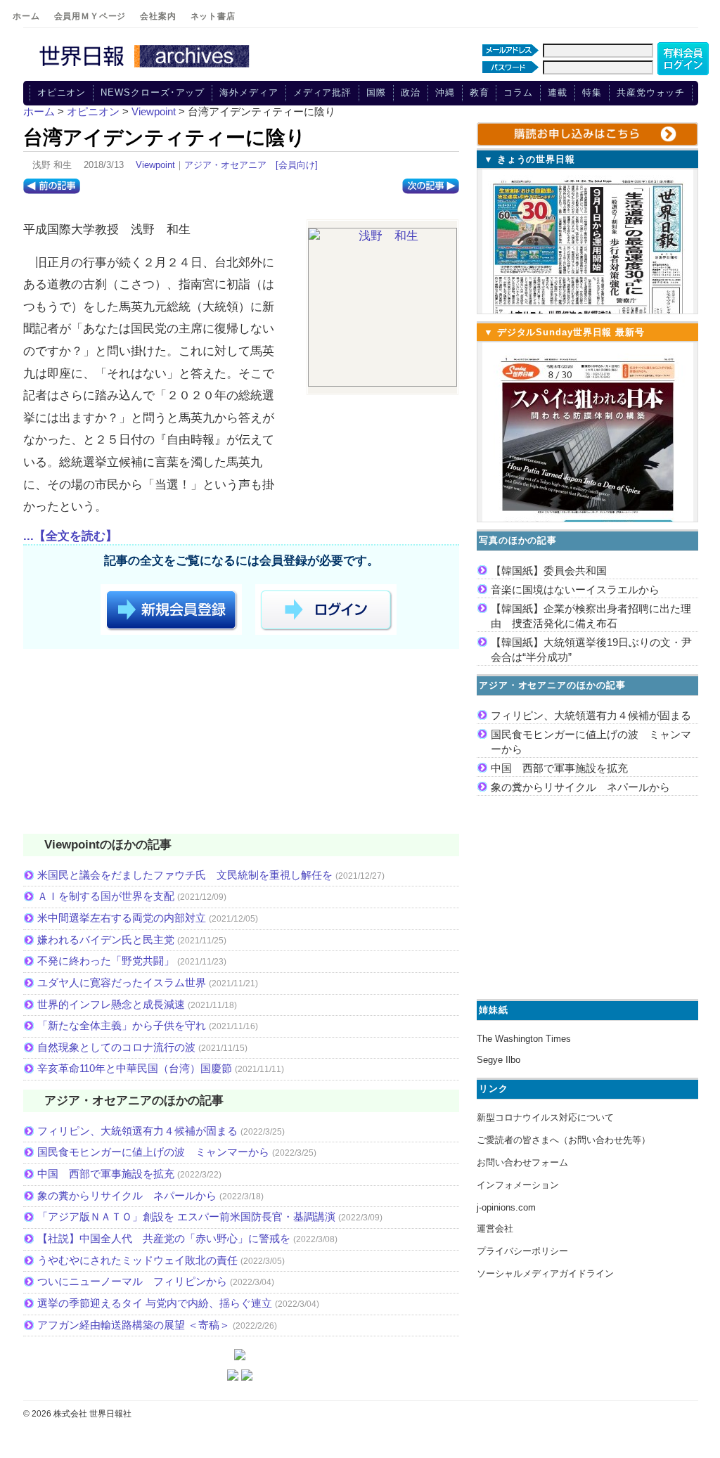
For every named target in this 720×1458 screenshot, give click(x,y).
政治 (410, 92)
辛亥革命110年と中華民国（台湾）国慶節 (134, 1068)
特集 (592, 92)
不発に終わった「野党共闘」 (105, 961)
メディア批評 (322, 92)
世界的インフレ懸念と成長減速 (111, 1004)
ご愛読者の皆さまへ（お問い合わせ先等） (563, 1140)
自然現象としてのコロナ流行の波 (116, 1047)
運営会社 (495, 1228)
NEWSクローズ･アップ (153, 92)
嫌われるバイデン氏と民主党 (105, 940)
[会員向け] (297, 165)
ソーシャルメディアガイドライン (545, 1273)
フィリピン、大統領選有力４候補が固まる (137, 1131)
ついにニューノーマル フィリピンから (132, 1281)
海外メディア (248, 92)
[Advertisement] (241, 744)
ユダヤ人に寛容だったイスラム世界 (121, 982)
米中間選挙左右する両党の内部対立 (121, 918)
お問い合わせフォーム (522, 1162)
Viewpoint (155, 165)
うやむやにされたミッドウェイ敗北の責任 (137, 1260)
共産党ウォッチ (651, 92)
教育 (479, 92)
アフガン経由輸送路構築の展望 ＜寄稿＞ (133, 1325)
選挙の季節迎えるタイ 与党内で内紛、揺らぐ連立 (154, 1303)
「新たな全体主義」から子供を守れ (121, 1025)
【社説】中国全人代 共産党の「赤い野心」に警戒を (163, 1238)
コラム (518, 92)
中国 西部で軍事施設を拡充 (105, 1174)
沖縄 (445, 92)
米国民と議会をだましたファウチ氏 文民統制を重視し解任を (185, 875)
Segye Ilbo (498, 1059)
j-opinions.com (506, 1207)
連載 (557, 92)
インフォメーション (518, 1185)
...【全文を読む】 (70, 536)
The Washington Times (524, 1038)
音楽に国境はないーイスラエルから (575, 589)
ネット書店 (213, 16)
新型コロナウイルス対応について (545, 1117)
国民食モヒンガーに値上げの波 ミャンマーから (153, 1152)
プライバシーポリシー (522, 1251)
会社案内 (158, 16)
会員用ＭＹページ (90, 16)
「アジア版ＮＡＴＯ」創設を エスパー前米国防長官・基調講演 (186, 1216)
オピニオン (61, 92)
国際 (376, 92)
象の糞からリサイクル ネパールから (127, 1195)
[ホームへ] (146, 68)
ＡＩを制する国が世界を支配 (105, 896)
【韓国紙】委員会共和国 (549, 570)
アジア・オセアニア (225, 165)
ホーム (26, 16)
